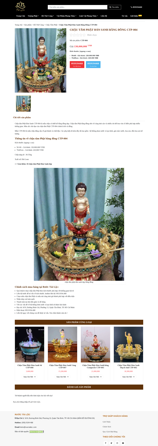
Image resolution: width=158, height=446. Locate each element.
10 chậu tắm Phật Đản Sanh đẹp (39, 164)
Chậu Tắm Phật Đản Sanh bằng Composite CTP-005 (95, 366)
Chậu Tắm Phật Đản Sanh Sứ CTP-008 (29, 366)
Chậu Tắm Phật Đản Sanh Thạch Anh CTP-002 (128, 366)
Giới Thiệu (106, 422)
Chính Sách (107, 427)
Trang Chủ (20, 16)
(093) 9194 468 (27, 423)
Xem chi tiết (28, 377)
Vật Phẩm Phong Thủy (66, 16)
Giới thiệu (135, 16)
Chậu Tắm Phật (51, 25)
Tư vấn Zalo (93, 64)
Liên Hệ (104, 16)
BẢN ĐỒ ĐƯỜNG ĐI (86, 418)
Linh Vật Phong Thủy (88, 16)
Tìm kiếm (115, 7)
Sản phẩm (27, 25)
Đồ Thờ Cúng (47, 16)
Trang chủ (18, 25)
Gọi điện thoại (77, 64)
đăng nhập (24, 402)
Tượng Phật (32, 16)
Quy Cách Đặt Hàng (110, 432)
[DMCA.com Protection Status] (36, 431)
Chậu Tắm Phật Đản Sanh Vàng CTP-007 (62, 366)
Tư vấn (124, 16)
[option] (40, 60)
